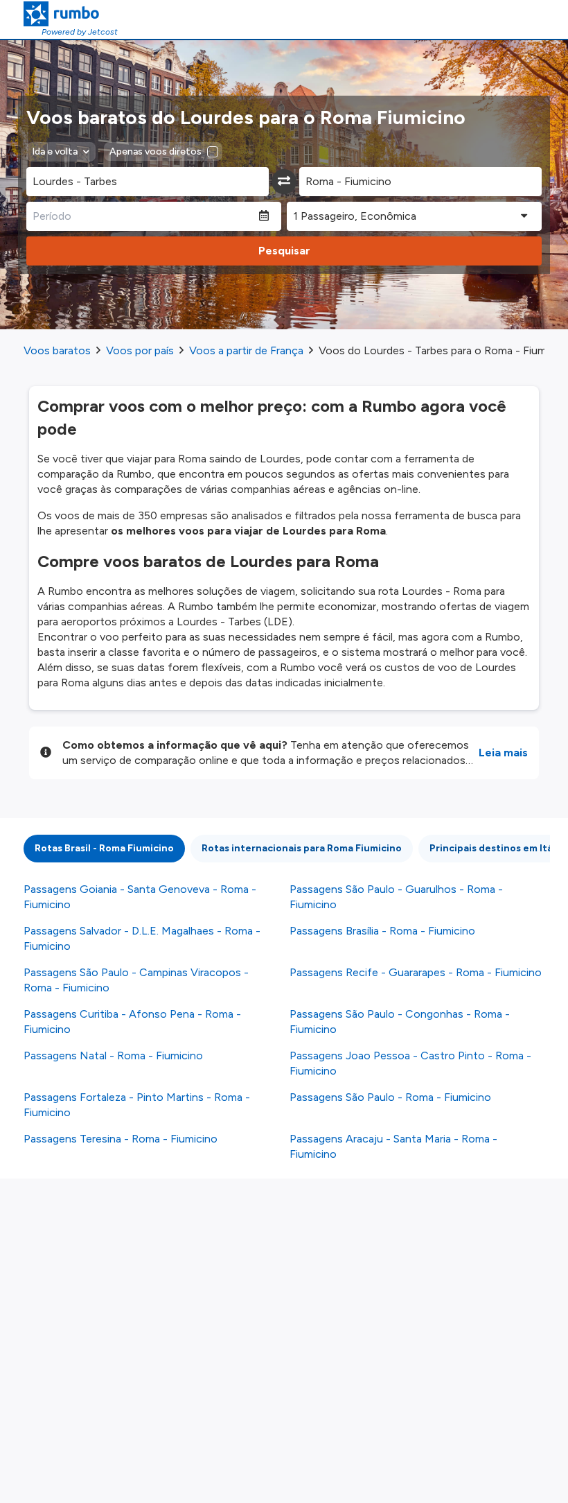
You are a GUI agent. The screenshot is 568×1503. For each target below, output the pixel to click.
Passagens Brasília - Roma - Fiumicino (382, 930)
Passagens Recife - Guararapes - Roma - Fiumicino (416, 972)
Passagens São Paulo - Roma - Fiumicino (390, 1097)
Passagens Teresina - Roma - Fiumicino (121, 1138)
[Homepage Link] (71, 13)
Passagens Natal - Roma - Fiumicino (113, 1055)
